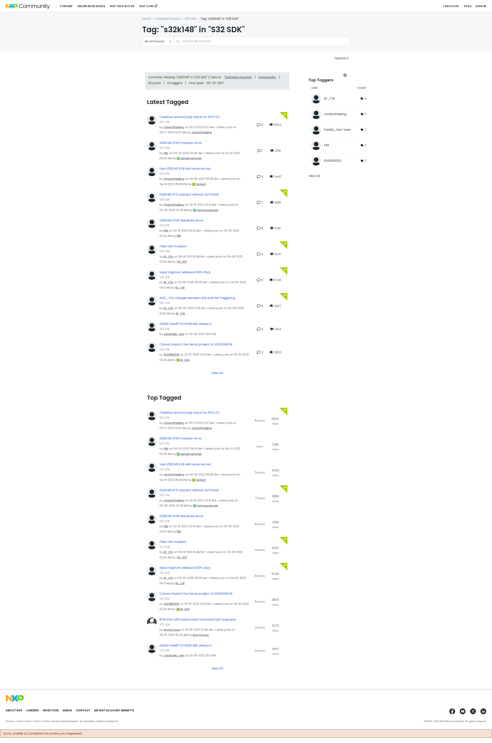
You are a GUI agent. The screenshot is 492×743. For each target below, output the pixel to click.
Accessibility (87, 721)
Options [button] (340, 58)
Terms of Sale (41, 721)
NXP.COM (147, 6)
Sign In (480, 6)
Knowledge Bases (91, 6)
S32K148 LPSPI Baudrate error (182, 220)
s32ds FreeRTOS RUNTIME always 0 (186, 324)
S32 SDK (190, 19)
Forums (66, 6)
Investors (51, 710)
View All (217, 373)
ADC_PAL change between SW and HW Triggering (197, 298)
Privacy (10, 721)
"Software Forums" (238, 77)
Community (267, 77)
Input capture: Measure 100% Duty (185, 272)
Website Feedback (107, 721)
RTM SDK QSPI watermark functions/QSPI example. (198, 620)
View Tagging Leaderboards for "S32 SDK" (327, 75)
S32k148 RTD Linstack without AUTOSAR (189, 194)
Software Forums (167, 19)
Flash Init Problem (173, 246)
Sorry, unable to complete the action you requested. (42, 733)
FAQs (468, 6)
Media (67, 710)
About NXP (14, 710)
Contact (83, 710)
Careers (32, 710)
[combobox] (262, 41)
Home (146, 19)
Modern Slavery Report (65, 721)
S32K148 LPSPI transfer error (181, 143)
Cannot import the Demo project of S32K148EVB (196, 344)
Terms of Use (23, 721)
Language (451, 6)
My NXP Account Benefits (114, 710)
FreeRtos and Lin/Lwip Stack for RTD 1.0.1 (190, 117)
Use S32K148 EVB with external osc (185, 169)
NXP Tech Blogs (122, 6)
